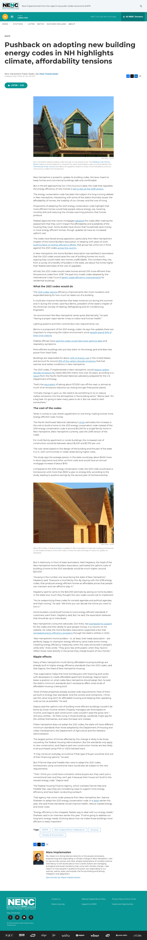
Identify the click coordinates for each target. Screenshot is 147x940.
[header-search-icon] (141, 6)
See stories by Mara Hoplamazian (63, 877)
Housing (94, 830)
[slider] (15, 16)
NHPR (7, 36)
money (58, 548)
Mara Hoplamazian (48, 74)
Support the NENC (89, 904)
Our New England (56, 24)
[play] (5, 16)
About (71, 24)
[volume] (12, 16)
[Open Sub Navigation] (10, 24)
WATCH (40, 24)
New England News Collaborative (70, 830)
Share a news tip (58, 904)
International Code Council (44, 167)
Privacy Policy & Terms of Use (124, 899)
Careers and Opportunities (122, 904)
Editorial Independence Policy (94, 899)
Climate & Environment (53, 835)
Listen (31, 24)
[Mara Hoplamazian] (38, 858)
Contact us (55, 899)
